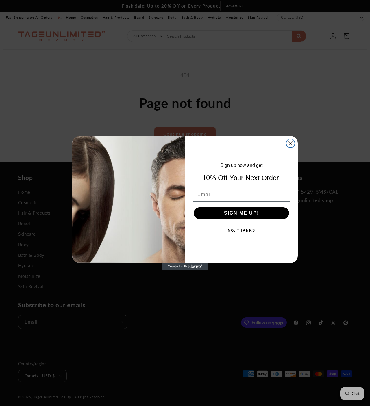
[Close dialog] (290, 143)
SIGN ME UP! (241, 213)
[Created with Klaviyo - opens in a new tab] (185, 266)
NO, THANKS (241, 230)
